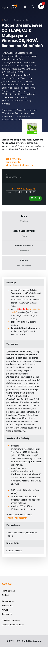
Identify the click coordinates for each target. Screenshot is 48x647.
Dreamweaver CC (21, 20)
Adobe (7, 20)
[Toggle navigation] (25, 6)
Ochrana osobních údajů (13, 624)
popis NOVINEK (13, 159)
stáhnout (24, 260)
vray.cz (5, 610)
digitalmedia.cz (9, 601)
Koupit (37, 198)
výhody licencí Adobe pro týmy (20, 165)
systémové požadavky (17, 518)
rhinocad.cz (7, 614)
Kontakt (5, 595)
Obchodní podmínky (11, 620)
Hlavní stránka (8, 591)
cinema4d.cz (7, 605)
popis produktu (13, 162)
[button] (32, 6)
